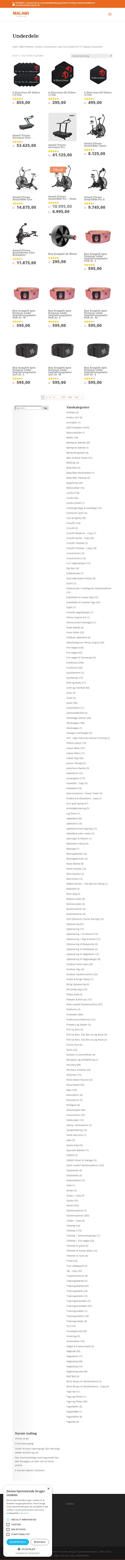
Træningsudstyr (75, 1321)
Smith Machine (74, 1135)
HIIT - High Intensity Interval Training (86, 738)
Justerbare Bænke (76, 768)
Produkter (71, 1014)
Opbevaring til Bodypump (80, 944)
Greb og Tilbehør (75, 687)
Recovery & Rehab (76, 1069)
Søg (45, 407)
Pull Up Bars (73, 1029)
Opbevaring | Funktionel (79, 934)
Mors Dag (71, 893)
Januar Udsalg (74, 763)
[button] (28, 1549)
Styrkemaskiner (74, 1210)
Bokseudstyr (73, 487)
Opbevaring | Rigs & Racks (81, 939)
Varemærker (73, 1341)
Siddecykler (72, 1120)
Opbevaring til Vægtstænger (81, 959)
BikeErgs (71, 462)
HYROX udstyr (74, 743)
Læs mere (24, 1513)
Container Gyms (75, 512)
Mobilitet (71, 888)
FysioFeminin (73, 672)
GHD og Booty (73, 682)
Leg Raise (71, 813)
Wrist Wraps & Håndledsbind (82, 1381)
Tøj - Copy (71, 1270)
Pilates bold (72, 994)
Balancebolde (73, 432)
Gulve (69, 697)
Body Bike (71, 467)
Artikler (70, 1503)
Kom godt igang (74, 803)
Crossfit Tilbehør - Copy (79, 548)
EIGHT (69, 583)
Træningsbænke (75, 1280)
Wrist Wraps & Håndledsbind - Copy (86, 1386)
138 (70, 397)
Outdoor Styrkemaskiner (79, 974)
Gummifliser (73, 707)
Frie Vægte (72, 647)
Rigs (68, 1089)
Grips (69, 692)
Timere (70, 1260)
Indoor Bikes (73, 748)
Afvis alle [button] (39, 1542)
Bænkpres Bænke (75, 442)
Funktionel (72, 662)
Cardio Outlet (73, 502)
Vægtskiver (72, 1356)
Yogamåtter (72, 1416)
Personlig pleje (74, 989)
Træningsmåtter (75, 1311)
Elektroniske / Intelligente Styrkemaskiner (88, 588)
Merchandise (73, 873)
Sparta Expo (72, 1145)
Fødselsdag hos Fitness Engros (83, 642)
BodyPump (72, 482)
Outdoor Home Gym (77, 964)
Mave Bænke (73, 863)
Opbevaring (72, 924)
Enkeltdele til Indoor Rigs (80, 597)
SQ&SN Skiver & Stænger (79, 1160)
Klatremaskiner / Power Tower (82, 793)
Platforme (71, 1009)
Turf (68, 1326)
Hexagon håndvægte (77, 732)
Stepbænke (72, 1170)
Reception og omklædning (80, 1059)
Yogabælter (72, 1406)
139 (76, 397)
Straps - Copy (73, 1195)
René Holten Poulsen (77, 1079)
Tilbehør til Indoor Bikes (79, 1250)
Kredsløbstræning (76, 808)
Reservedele (73, 1084)
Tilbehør (71, 1225)
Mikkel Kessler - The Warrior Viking (85, 883)
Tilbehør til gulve (75, 1245)
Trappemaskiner (75, 1275)
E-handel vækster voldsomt (29, 1470)
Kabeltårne (72, 773)
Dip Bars (71, 568)
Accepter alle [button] (18, 1542)
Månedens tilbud (75, 843)
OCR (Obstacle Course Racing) (82, 919)
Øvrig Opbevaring (76, 984)
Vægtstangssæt (74, 1371)
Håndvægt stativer (76, 717)
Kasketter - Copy (75, 783)
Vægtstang (72, 1361)
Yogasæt (71, 1421)
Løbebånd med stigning (79, 828)
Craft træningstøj (24, 1443)
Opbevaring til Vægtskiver (80, 954)
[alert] (27, 1521)
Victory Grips (22, 1438)
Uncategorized (74, 1331)
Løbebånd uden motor (78, 833)
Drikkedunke (73, 573)
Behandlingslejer (75, 452)
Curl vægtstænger (76, 563)
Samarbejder (73, 1109)
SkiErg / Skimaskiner (77, 1125)
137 (63, 397)
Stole (69, 1185)
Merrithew (72, 878)
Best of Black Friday (77, 457)
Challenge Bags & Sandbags (81, 508)
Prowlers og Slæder (76, 1024)
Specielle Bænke (75, 1150)
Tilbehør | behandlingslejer (81, 1235)
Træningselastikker (76, 1300)
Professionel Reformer (78, 1019)
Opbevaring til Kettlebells (80, 949)
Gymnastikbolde (75, 712)
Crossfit (70, 523)
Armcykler (71, 422)
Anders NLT (72, 417)
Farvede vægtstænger (78, 612)
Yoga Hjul (71, 1391)
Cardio (38, 46)
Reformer (71, 1074)
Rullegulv (71, 1104)
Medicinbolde (73, 868)
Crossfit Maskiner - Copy (79, 533)
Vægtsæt (71, 1351)
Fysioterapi (72, 677)
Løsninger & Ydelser (77, 838)
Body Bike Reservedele (78, 472)
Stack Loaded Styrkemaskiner (82, 1165)
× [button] (48, 1489)
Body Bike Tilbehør (76, 477)
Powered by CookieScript (28, 1553)
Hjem (15, 46)
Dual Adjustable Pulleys (79, 578)
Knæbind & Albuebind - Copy (82, 798)
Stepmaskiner (73, 1180)
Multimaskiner (74, 908)
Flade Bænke (73, 627)
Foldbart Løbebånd (76, 637)
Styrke (69, 1200)
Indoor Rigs (72, 758)
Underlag (71, 1336)
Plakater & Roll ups (76, 999)
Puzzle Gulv (72, 1044)
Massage (71, 848)
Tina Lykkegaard (75, 1265)
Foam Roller (72, 632)
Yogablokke (72, 1411)
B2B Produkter (27, 46)
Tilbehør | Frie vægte (77, 1240)
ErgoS (69, 607)
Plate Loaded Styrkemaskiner (82, 1004)
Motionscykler (74, 898)
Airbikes (70, 412)
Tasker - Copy (73, 1220)
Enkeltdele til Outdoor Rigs (81, 602)
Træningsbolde (74, 1290)
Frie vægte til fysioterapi (79, 657)
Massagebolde (74, 853)
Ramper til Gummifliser (79, 1054)
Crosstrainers (50, 46)
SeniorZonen (73, 1115)
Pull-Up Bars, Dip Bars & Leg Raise (85, 1034)
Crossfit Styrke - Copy (77, 538)
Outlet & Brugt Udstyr (78, 979)
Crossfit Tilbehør (75, 543)
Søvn (69, 1140)
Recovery (71, 1064)
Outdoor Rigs (73, 969)
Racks (69, 1049)
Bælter (70, 437)
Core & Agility (73, 518)
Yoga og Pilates (74, 1396)
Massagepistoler (75, 858)
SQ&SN (70, 1155)
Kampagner (72, 778)
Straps (69, 1190)
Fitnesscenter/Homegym (79, 622)
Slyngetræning (74, 1130)
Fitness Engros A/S (76, 617)
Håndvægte (72, 723)
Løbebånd (71, 818)
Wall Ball (71, 1376)
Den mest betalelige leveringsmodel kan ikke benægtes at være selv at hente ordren (37, 1461)
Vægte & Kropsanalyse (78, 1346)
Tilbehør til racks (75, 1255)
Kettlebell (71, 788)
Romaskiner (72, 1094)
